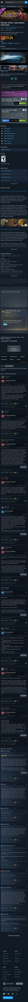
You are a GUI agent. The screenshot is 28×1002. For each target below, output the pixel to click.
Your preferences (13, 340)
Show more (13, 117)
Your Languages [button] (8, 366)
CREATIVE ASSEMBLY (10, 27)
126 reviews (13, 669)
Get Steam (17, 969)
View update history (6, 177)
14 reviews (6, 589)
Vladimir (6, 477)
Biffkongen (7, 506)
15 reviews (13, 508)
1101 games (6, 709)
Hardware (17, 958)
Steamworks (6, 958)
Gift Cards (5, 963)
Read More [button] (23, 467)
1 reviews (6, 479)
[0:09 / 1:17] (14, 57)
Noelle (5, 668)
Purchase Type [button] (13, 356)
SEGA (7, 28)
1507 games (6, 629)
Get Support (17, 974)
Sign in (2, 74)
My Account (17, 977)
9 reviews (6, 412)
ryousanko (6, 587)
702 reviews (13, 709)
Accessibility (6, 972)
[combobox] (15, 2)
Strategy (4, 43)
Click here (19, 86)
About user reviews (5, 340)
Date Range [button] (4, 359)
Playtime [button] (12, 359)
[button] (3, 6)
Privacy (4, 969)
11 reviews (6, 441)
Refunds (5, 979)
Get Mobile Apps (8, 997)
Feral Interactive (19, 27)
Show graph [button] (22, 361)
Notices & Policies (7, 974)
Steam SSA (5, 956)
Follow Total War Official (12, 320)
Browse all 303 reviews (14, 935)
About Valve (17, 953)
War (16, 43)
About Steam (6, 953)
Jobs (16, 956)
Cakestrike (6, 628)
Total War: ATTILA (14, 113)
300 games (6, 508)
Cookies (4, 977)
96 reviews (13, 629)
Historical (10, 43)
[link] (14, 120)
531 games (6, 669)
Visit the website (5, 174)
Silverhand (6, 708)
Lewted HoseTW (8, 547)
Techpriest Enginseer (9, 439)
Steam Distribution (7, 961)
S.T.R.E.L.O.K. (7, 376)
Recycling (17, 961)
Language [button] (22, 356)
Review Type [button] (4, 356)
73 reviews (6, 377)
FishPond (6, 411)
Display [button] (18, 359)
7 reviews (6, 548)
